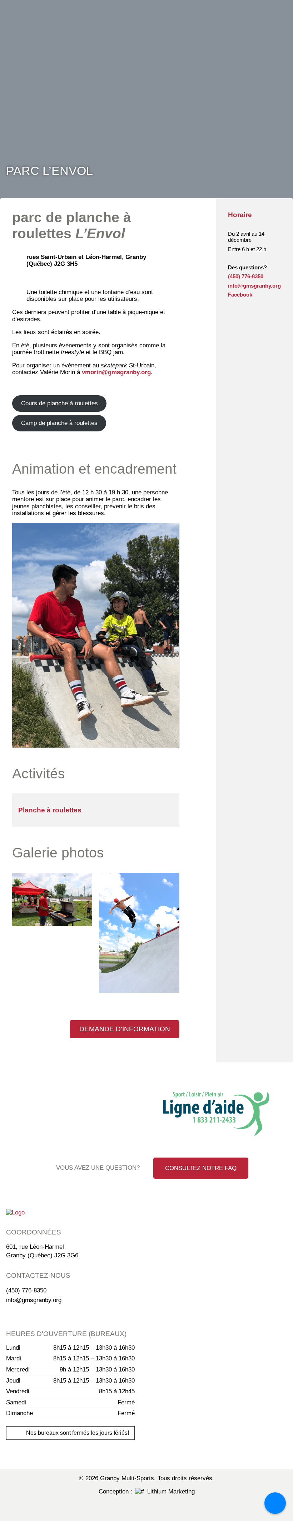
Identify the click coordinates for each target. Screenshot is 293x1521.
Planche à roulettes (49, 810)
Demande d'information (124, 1029)
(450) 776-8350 (245, 276)
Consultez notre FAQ (201, 1168)
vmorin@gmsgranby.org (116, 372)
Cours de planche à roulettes (59, 403)
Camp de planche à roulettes (59, 423)
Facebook (240, 295)
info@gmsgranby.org (254, 286)
